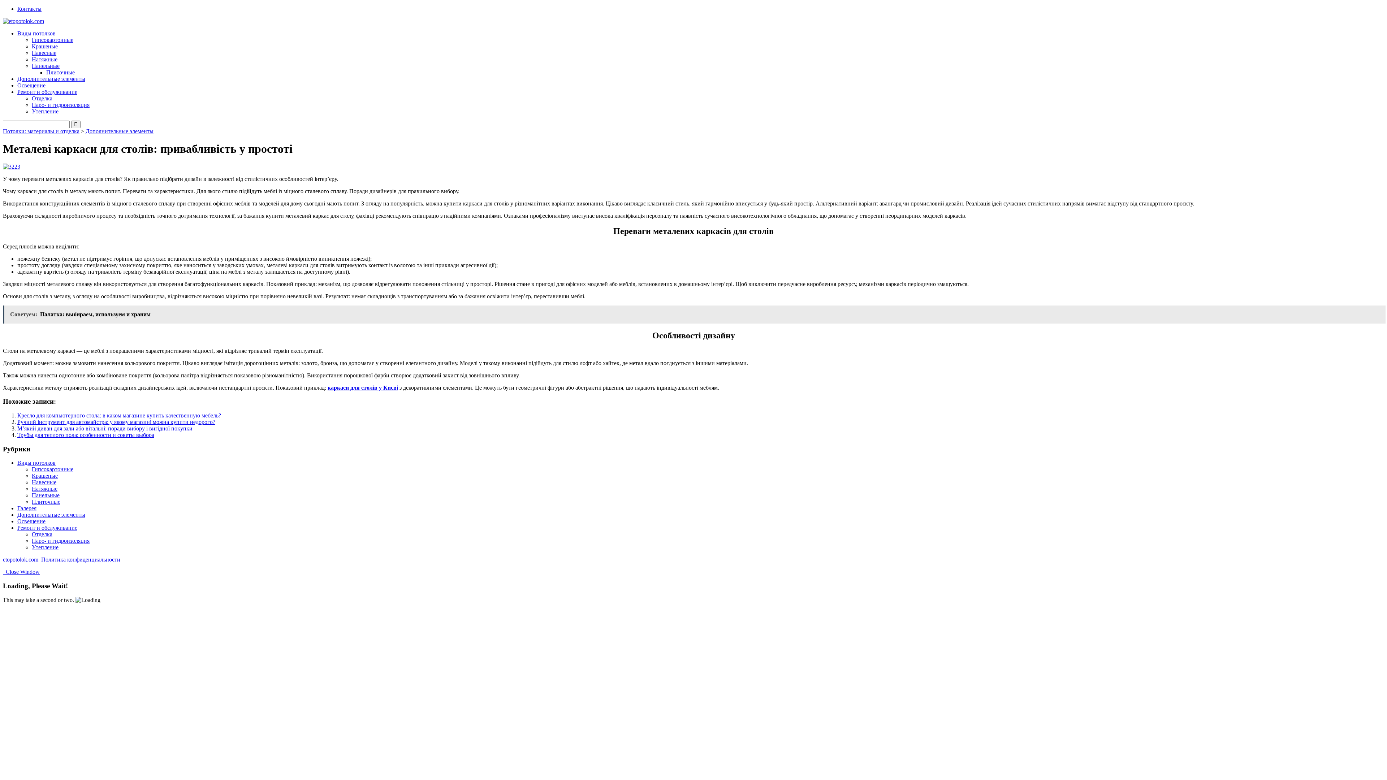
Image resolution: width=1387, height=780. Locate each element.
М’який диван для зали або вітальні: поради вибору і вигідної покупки (105, 428)
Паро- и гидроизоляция (61, 105)
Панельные (46, 495)
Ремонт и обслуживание (47, 528)
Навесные (44, 53)
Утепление (45, 111)
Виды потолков (36, 463)
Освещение (31, 85)
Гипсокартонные (52, 40)
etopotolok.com (20, 559)
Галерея (26, 508)
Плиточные (60, 72)
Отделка (42, 98)
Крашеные (45, 46)
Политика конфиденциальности (80, 559)
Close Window (21, 572)
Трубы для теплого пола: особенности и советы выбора (85, 435)
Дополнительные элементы (51, 79)
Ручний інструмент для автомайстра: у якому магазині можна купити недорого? (116, 422)
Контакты (29, 9)
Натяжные (44, 59)
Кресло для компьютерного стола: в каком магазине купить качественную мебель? (119, 415)
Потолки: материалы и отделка (41, 131)
